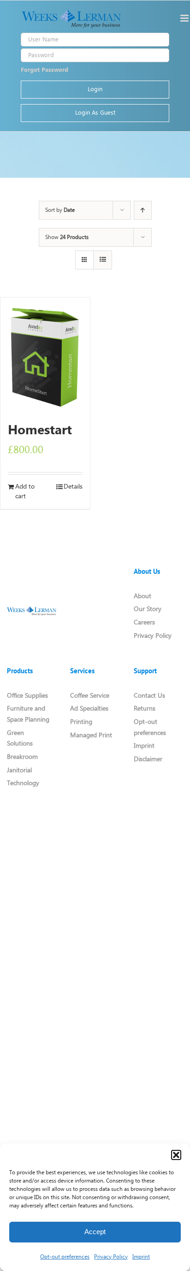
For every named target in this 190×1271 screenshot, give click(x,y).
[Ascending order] (143, 210)
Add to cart (25, 492)
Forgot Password (44, 70)
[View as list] (103, 260)
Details (73, 487)
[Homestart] (45, 355)
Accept (95, 1232)
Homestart (40, 430)
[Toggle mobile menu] (185, 18)
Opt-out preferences (64, 1257)
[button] (176, 1155)
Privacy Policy (111, 1257)
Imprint (141, 1257)
